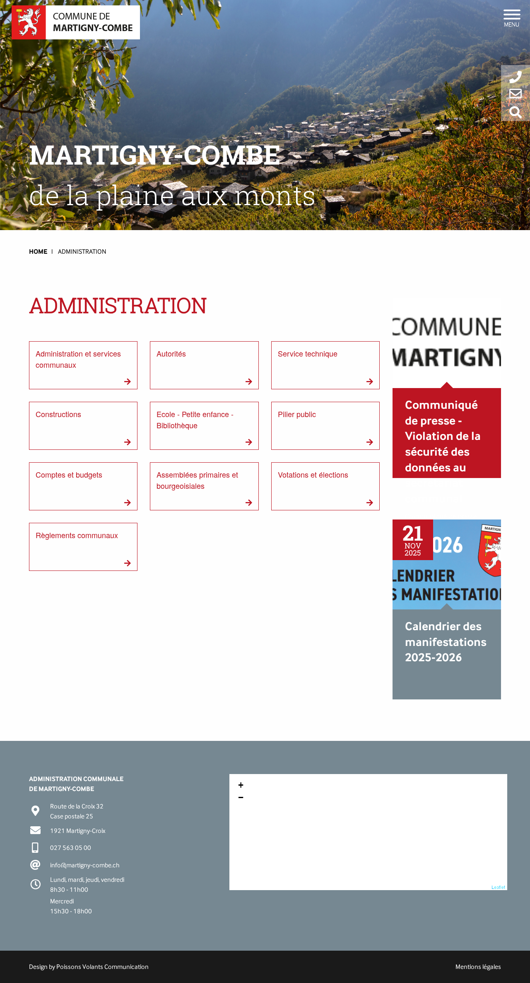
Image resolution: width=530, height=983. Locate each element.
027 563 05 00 (70, 848)
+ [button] (240, 785)
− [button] (240, 797)
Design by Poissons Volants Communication (89, 967)
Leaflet (498, 886)
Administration (82, 251)
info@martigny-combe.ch (85, 865)
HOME (38, 251)
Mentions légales (478, 967)
